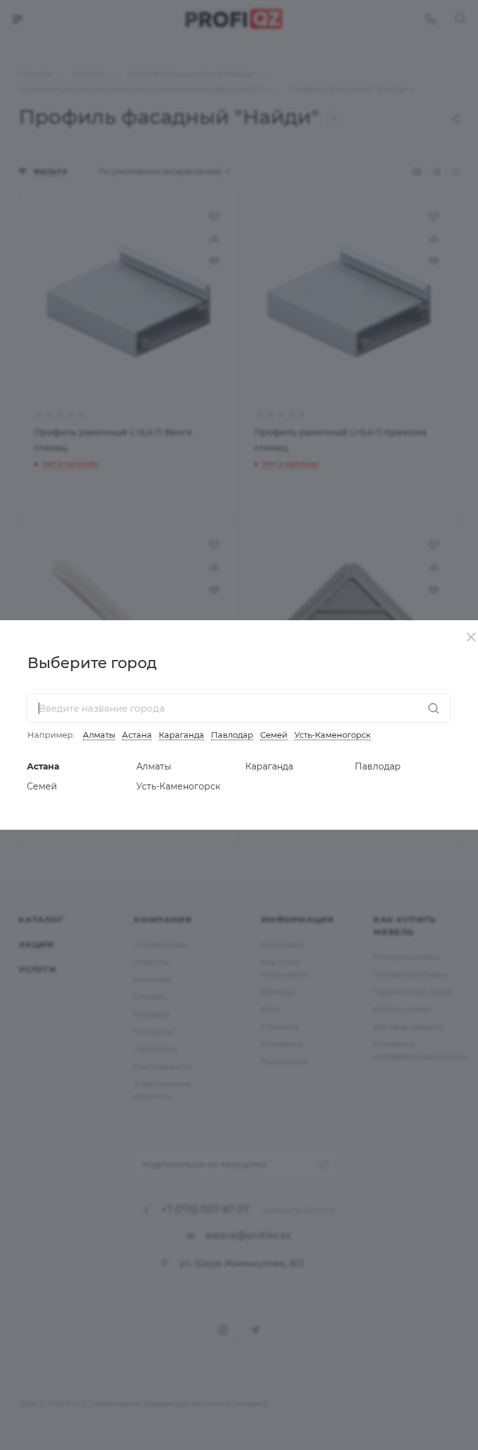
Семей (274, 735)
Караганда (181, 735)
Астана (137, 735)
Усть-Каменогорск (332, 735)
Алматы (99, 735)
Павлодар (232, 735)
